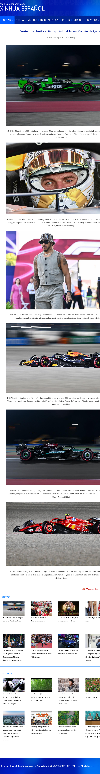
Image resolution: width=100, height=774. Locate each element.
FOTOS (66, 20)
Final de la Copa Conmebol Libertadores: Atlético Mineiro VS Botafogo (41, 654)
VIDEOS (77, 20)
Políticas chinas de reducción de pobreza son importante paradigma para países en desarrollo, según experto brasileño (13, 733)
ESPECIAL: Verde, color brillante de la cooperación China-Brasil (67, 730)
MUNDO (32, 20)
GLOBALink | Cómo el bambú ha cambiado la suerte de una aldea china (41, 697)
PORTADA (7, 20)
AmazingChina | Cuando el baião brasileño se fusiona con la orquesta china (41, 730)
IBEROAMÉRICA (49, 20)
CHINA (20, 20)
